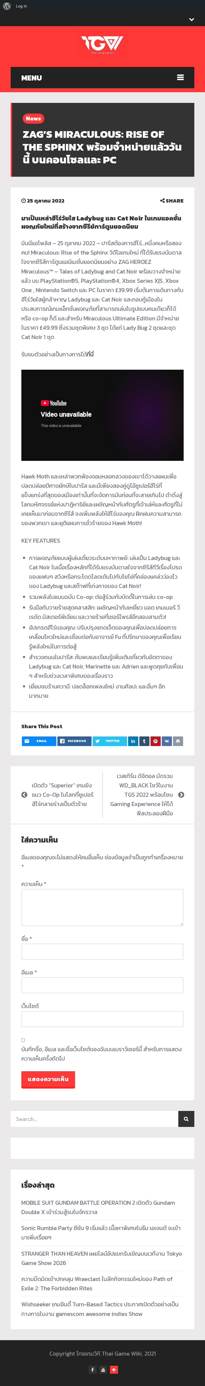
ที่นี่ (90, 354)
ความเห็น (33, 884)
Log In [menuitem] (21, 6)
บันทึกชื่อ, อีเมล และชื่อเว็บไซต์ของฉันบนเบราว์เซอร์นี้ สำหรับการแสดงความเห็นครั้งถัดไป (101, 1054)
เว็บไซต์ (30, 1006)
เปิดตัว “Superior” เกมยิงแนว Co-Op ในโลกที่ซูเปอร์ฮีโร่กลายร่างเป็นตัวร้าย (62, 794)
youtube (103, 1370)
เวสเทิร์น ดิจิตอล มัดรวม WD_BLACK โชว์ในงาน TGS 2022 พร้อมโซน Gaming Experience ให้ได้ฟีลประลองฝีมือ (141, 795)
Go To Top (114, 1370)
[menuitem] (7, 6)
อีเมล (29, 972)
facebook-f (93, 1370)
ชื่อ (26, 938)
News (33, 118)
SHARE (174, 201)
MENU (31, 77)
